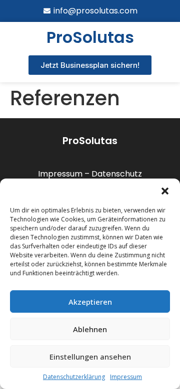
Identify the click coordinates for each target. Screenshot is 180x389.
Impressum (126, 377)
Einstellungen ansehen (90, 357)
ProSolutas (90, 141)
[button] (165, 191)
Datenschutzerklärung (74, 377)
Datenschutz (117, 174)
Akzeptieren (90, 302)
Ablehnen (90, 329)
